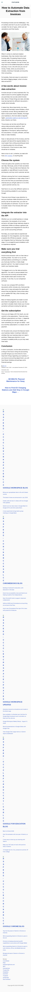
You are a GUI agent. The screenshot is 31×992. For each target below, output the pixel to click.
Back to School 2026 (8, 831)
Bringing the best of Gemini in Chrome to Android (14, 954)
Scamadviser (6, 968)
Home (2, 371)
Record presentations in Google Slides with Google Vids (14, 727)
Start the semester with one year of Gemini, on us (15, 835)
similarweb (6, 977)
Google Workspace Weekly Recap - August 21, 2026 (15, 722)
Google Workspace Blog (15, 488)
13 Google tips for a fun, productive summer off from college (15, 850)
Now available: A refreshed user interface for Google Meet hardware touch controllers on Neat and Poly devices (15, 716)
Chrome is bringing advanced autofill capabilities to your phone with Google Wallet (15, 942)
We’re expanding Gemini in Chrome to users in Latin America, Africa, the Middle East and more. (15, 948)
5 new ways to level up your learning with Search (14, 840)
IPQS (4, 962)
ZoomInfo (5, 974)
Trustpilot (5, 975)
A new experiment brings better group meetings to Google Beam (13, 512)
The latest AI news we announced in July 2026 (15, 497)
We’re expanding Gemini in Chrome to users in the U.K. (15, 937)
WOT (4, 966)
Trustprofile (6, 970)
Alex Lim (4, 366)
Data (8, 369)
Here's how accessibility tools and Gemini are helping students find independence (15, 594)
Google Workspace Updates (12, 703)
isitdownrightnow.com (9, 964)
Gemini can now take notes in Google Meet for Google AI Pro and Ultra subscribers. (15, 507)
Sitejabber (5, 972)
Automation (3, 369)
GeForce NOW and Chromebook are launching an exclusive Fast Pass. (15, 604)
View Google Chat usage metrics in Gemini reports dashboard (14, 732)
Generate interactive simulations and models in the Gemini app (15, 710)
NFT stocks (8, 155)
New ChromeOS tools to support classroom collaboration (14, 599)
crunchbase (6, 961)
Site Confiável (6, 979)
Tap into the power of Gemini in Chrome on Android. (14, 931)
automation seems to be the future (16, 118)
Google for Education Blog (14, 825)
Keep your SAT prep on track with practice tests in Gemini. (14, 845)
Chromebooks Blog (12, 583)
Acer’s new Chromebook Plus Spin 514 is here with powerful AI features (15, 609)
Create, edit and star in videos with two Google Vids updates (15, 501)
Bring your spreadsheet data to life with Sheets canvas (15, 493)
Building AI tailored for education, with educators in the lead (13, 588)
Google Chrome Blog (13, 926)
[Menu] (2, 2)
